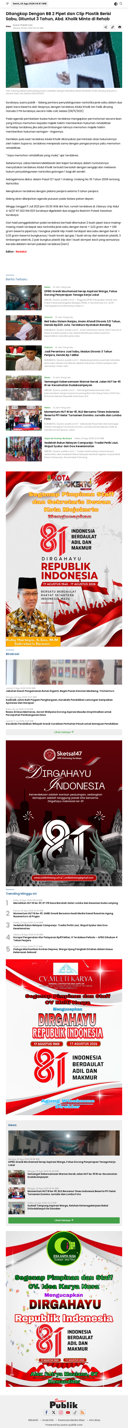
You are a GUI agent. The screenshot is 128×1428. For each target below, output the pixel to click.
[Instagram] (61, 1412)
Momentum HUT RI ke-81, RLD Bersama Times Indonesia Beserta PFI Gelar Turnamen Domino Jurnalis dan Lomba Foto (82, 415)
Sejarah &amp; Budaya (58, 438)
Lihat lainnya (63, 1220)
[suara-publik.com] (64, 1403)
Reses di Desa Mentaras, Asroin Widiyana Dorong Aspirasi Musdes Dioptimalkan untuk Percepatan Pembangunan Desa (58, 713)
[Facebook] (46, 1412)
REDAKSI (33, 1420)
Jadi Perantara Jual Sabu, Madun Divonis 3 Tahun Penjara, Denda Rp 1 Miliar (78, 353)
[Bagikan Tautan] (105, 26)
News (47, 287)
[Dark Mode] (116, 4)
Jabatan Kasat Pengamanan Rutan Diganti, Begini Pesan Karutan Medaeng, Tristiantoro (60, 690)
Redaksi (21, 252)
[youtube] (68, 1412)
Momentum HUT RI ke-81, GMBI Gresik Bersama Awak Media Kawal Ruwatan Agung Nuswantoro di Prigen (63, 915)
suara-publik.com (22, 25)
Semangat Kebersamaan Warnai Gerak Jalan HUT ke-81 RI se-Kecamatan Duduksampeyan (82, 383)
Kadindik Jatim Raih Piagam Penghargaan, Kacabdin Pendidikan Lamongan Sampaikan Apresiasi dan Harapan (59, 701)
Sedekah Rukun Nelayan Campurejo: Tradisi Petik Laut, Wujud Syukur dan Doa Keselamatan (81, 444)
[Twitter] (53, 1412)
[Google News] (75, 1412)
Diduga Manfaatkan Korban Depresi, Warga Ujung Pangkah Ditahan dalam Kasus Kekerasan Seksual (63, 951)
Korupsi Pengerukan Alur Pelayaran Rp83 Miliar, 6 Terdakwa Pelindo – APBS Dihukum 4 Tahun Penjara (65, 939)
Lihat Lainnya (62, 732)
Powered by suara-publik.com (64, 1424)
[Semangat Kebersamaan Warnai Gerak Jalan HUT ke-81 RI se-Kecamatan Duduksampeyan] (24, 388)
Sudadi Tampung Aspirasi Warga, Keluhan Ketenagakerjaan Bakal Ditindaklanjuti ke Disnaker (68, 1207)
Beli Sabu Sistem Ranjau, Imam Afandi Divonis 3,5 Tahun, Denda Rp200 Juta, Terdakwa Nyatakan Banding (82, 323)
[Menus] (7, 4)
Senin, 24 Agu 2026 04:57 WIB (29, 3)
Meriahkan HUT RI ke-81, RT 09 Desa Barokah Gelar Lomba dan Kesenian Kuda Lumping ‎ (65, 903)
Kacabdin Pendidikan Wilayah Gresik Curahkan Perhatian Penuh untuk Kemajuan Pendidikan (62, 723)
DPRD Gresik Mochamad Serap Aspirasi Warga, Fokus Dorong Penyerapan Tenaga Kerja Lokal (80, 293)
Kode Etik (48, 1420)
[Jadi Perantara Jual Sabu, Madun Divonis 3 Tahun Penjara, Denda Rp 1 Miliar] (24, 358)
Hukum (48, 317)
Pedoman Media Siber (71, 1420)
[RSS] (82, 1412)
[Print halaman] (119, 26)
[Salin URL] (112, 26)
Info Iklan (94, 1420)
